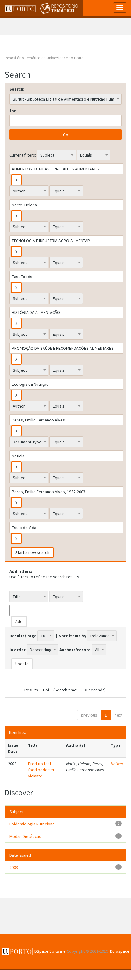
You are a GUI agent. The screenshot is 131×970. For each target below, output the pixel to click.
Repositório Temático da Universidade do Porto (44, 57)
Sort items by (72, 635)
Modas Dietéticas (25, 836)
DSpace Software (50, 951)
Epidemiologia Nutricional (32, 824)
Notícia (117, 763)
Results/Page (23, 635)
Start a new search (32, 552)
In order (17, 649)
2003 (13, 867)
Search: (16, 89)
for (12, 110)
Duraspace (119, 951)
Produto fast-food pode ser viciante (41, 770)
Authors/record (75, 649)
